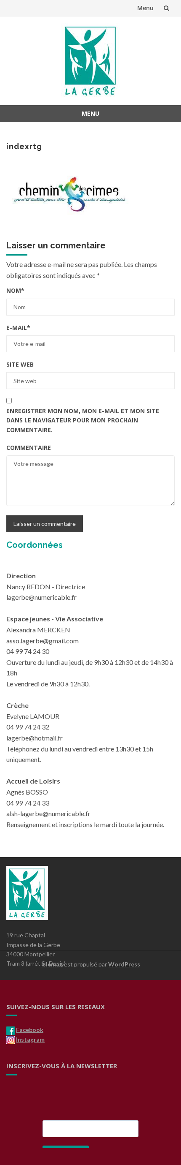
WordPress (124, 964)
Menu (145, 8)
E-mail (18, 328)
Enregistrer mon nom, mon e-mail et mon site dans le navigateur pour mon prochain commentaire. (82, 420)
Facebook (29, 1029)
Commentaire (28, 448)
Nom (15, 290)
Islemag (52, 964)
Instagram (30, 1039)
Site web (20, 364)
